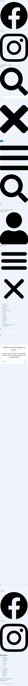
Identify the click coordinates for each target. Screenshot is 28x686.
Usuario (4, 315)
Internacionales (6, 310)
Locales (4, 304)
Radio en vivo (6, 326)
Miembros (5, 320)
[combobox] (14, 97)
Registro (5, 318)
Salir (4, 321)
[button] (14, 274)
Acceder (5, 316)
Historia (4, 307)
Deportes (5, 660)
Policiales (5, 309)
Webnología (9, 683)
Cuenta (4, 323)
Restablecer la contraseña (8, 324)
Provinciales (5, 305)
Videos (4, 312)
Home (4, 313)
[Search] (1, 141)
